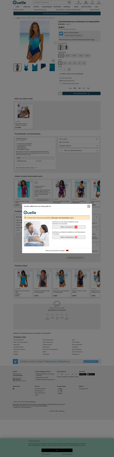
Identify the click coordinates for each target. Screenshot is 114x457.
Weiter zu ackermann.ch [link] (67, 227)
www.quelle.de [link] (55, 250)
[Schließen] (89, 206)
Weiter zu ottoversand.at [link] (67, 237)
